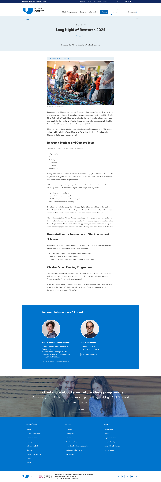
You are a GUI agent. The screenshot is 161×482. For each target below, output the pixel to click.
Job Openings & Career (100, 2)
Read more (80, 410)
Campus (83, 12)
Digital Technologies (34, 434)
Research (132, 12)
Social (29, 462)
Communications (32, 438)
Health (29, 458)
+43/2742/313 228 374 (51, 357)
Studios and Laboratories (74, 450)
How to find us (109, 450)
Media (29, 429)
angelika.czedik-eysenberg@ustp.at (56, 362)
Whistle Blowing (110, 442)
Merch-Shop (109, 429)
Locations (69, 429)
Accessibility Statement (112, 446)
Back (27, 19)
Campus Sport (70, 454)
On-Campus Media (72, 442)
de (113, 2)
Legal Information (111, 438)
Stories (104, 12)
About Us (82, 2)
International (94, 12)
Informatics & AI (32, 446)
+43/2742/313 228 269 (90, 349)
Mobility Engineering (34, 454)
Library (68, 438)
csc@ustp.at (75, 478)
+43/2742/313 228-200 (64, 478)
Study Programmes (69, 12)
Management (31, 442)
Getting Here (70, 434)
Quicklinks (126, 2)
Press (89, 2)
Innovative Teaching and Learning (77, 446)
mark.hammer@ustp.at (90, 354)
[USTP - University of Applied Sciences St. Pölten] (34, 9)
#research (79, 36)
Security (30, 450)
